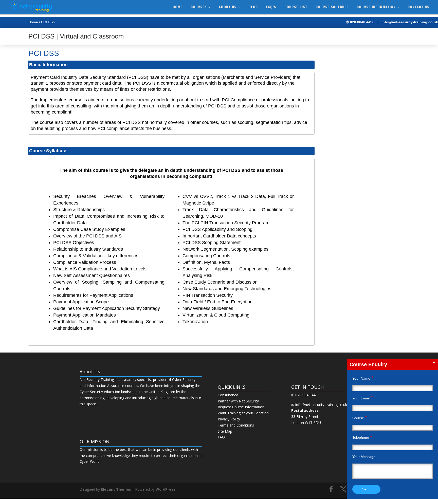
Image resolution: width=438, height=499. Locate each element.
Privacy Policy (229, 419)
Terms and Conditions (236, 425)
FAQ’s (271, 6)
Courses (199, 6)
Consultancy (228, 395)
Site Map (225, 431)
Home (177, 6)
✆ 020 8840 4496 (360, 22)
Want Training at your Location (243, 413)
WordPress (165, 489)
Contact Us (418, 6)
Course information (377, 6)
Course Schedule (332, 6)
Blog (253, 6)
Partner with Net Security (238, 401)
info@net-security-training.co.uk (409, 22)
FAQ (221, 437)
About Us (228, 6)
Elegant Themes (116, 489)
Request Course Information (241, 406)
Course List (295, 6)
